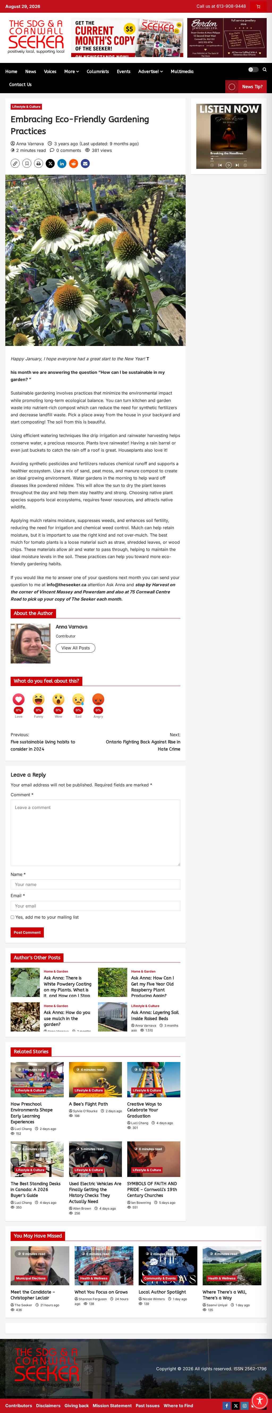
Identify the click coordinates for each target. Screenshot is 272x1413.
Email (18, 895)
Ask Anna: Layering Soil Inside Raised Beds (112, 1016)
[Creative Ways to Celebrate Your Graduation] (153, 1079)
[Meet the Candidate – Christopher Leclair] (40, 1265)
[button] (253, 69)
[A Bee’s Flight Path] (95, 1079)
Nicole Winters (154, 1299)
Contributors (18, 1405)
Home (11, 71)
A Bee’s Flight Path (88, 1104)
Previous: (43, 742)
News (30, 71)
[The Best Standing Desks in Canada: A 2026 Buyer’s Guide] (37, 1159)
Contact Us (20, 84)
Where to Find (178, 1405)
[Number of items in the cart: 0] (258, 6)
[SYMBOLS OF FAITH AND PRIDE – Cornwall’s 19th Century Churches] (153, 1159)
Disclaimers (48, 1405)
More (69, 71)
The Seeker (23, 1305)
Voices (50, 71)
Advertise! (148, 71)
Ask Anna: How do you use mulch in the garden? (25, 1016)
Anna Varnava (30, 143)
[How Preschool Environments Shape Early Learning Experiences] (37, 1079)
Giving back (77, 1405)
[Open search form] (265, 69)
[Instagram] (245, 1406)
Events (123, 71)
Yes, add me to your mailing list (46, 917)
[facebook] (227, 1406)
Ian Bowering (141, 1203)
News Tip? (252, 86)
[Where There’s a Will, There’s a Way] (232, 1265)
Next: (143, 742)
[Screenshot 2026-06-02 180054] (227, 37)
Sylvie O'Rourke (85, 1111)
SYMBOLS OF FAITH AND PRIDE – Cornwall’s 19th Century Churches (152, 1189)
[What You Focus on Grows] (104, 1265)
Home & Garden (56, 971)
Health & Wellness (94, 1278)
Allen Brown (82, 1208)
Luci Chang (23, 1129)
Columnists (98, 71)
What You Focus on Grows (101, 1292)
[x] (236, 1406)
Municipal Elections (31, 1278)
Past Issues (148, 1405)
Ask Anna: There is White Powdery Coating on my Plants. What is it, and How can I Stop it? (25, 982)
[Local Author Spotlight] (168, 1265)
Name (18, 874)
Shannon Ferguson (93, 1299)
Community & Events (160, 1278)
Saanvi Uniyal (217, 1305)
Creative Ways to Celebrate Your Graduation (144, 1110)
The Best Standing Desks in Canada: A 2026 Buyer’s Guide (36, 1189)
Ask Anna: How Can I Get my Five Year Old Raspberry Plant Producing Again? (112, 982)
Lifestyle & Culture (26, 107)
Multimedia (182, 71)
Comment (22, 794)
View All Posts (75, 647)
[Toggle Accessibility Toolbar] (260, 1401)
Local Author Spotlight (162, 1292)
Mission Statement (112, 1405)
